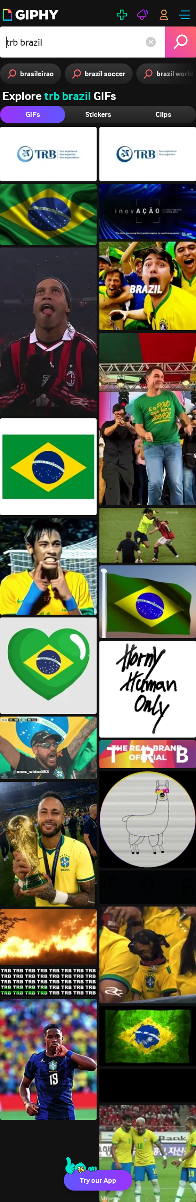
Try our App (98, 1180)
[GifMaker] (121, 14)
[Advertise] (142, 14)
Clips (163, 114)
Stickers (98, 114)
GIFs (33, 114)
